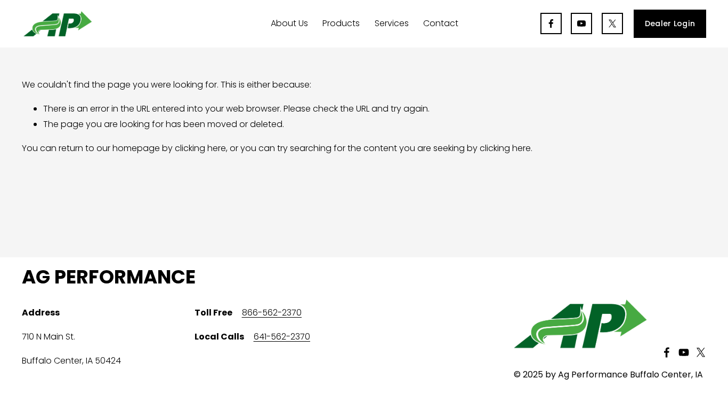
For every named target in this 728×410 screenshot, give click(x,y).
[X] (612, 23)
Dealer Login (670, 23)
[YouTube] (581, 23)
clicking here (200, 148)
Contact (440, 23)
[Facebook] (551, 23)
